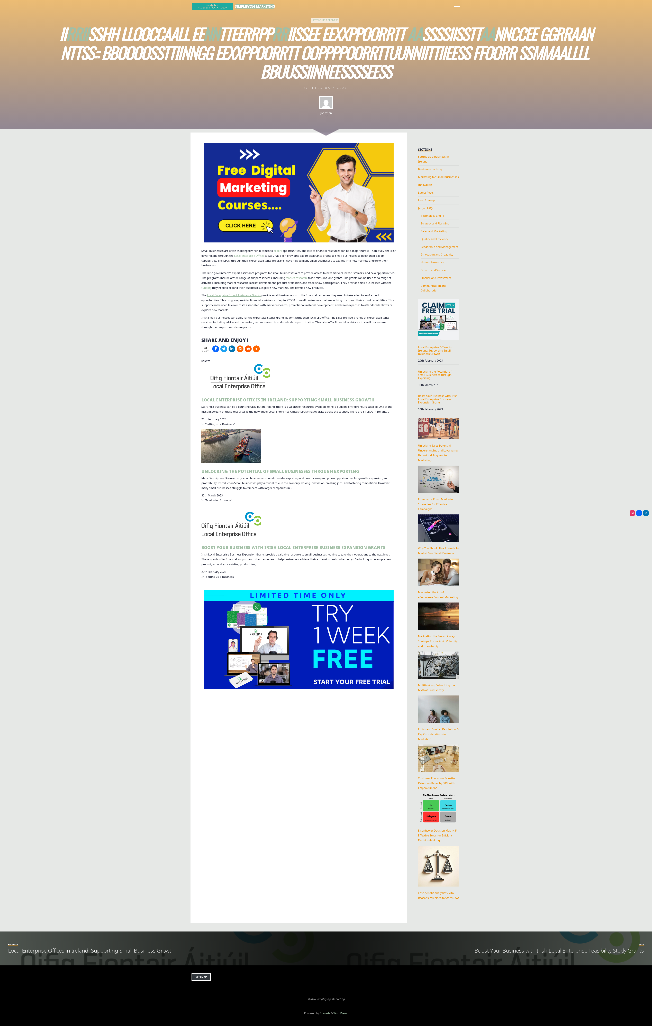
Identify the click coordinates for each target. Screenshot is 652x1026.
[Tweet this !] (223, 348)
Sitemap (201, 976)
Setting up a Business (325, 20)
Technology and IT (432, 216)
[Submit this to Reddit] (248, 348)
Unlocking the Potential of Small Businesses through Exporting (280, 471)
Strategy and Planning (435, 223)
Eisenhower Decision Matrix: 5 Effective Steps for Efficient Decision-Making (437, 835)
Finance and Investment (436, 278)
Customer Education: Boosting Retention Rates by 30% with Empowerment (437, 783)
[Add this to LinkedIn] (232, 348)
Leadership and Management (439, 247)
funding (206, 288)
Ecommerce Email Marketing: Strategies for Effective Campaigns (436, 504)
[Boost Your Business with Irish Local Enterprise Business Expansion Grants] (231, 522)
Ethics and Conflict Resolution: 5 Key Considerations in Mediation (438, 734)
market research (296, 278)
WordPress (340, 1013)
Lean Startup (426, 200)
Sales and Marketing (434, 231)
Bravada (324, 1013)
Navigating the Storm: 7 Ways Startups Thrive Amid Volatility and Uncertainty (438, 641)
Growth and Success (433, 270)
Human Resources (432, 262)
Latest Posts (426, 192)
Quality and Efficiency (434, 239)
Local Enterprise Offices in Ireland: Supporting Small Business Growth (288, 400)
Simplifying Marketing (255, 6)
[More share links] (256, 348)
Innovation (425, 185)
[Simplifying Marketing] (212, 6)
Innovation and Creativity (437, 254)
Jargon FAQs (425, 208)
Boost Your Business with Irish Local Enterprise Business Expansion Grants (293, 547)
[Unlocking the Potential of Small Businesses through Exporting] (231, 446)
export (278, 251)
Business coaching (430, 169)
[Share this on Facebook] (215, 348)
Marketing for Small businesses (438, 177)
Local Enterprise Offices (248, 256)
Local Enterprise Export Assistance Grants (234, 295)
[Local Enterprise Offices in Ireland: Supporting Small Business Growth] (240, 374)
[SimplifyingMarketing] (632, 513)
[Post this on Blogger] (240, 348)
